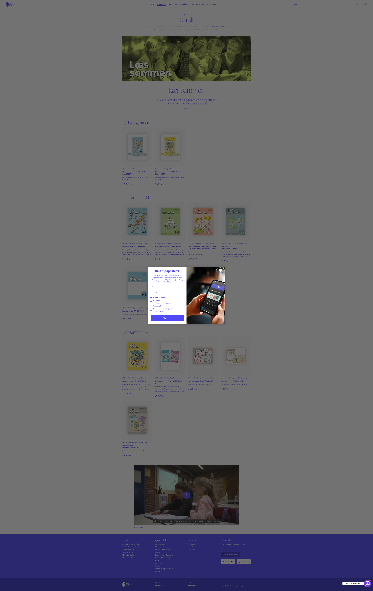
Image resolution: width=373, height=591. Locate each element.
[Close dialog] (220, 270)
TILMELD (167, 318)
